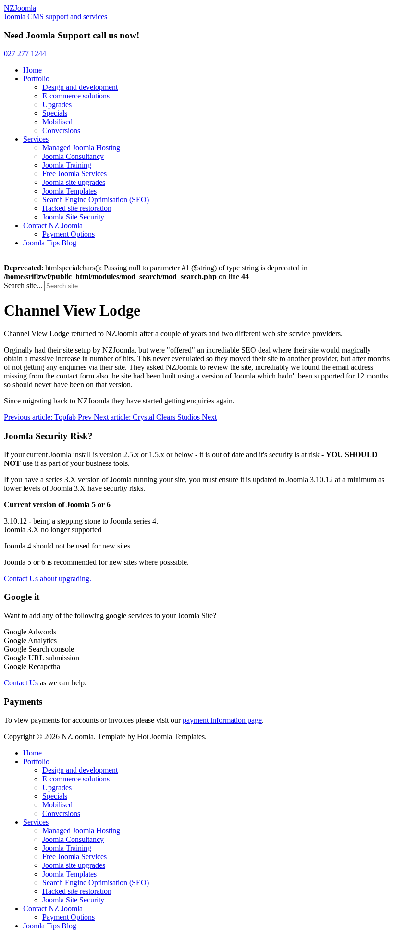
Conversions (61, 130)
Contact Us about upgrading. (47, 578)
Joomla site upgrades (73, 182)
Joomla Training (66, 165)
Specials (54, 113)
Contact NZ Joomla (53, 225)
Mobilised (57, 122)
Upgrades (57, 104)
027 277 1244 (25, 53)
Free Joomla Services (74, 174)
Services (36, 139)
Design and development (80, 87)
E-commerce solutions (76, 96)
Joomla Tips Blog (49, 243)
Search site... (23, 285)
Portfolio (36, 78)
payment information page (222, 720)
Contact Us (21, 683)
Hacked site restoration (76, 208)
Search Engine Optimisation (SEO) (95, 199)
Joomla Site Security (73, 217)
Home (32, 70)
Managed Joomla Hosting (81, 148)
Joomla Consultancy (73, 156)
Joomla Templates (69, 191)
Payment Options (68, 234)
